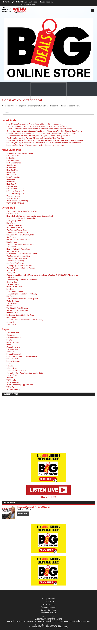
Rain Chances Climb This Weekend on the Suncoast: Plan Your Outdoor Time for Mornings (41, 133)
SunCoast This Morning (15, 263)
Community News (13, 160)
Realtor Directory (46, 2)
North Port (11, 182)
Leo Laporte (11, 317)
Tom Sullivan (11, 324)
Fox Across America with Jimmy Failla (20, 235)
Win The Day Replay (14, 228)
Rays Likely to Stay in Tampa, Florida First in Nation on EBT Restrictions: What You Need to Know (44, 143)
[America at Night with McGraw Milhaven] (8, 512)
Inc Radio (10, 306)
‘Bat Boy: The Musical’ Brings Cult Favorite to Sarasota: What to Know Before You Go (39, 126)
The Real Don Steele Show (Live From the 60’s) (25, 320)
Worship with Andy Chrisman (17, 308)
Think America (12, 303)
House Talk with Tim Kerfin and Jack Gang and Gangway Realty (30, 216)
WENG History (12, 380)
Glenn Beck (11, 270)
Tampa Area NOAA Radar (16, 371)
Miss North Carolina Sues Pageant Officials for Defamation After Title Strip (35, 138)
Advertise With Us (13, 333)
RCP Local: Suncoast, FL (15, 191)
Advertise (33, 2)
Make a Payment (13, 347)
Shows (9, 363)
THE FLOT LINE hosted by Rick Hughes (21, 218)
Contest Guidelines (14, 337)
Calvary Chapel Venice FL (16, 221)
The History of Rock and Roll (17, 232)
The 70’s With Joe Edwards (17, 258)
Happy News (11, 168)
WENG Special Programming (17, 201)
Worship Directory (13, 389)
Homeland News (13, 170)
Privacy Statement (14, 354)
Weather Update (13, 198)
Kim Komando (12, 296)
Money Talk (11, 273)
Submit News (21, 2)
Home (9, 345)
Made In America (13, 284)
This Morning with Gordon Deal (18, 256)
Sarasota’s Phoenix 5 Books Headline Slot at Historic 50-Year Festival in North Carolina (39, 129)
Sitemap (10, 366)
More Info (22, 513)
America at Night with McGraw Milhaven (22, 280)
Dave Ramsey (12, 223)
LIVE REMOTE (12, 175)
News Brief (11, 179)
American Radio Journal (15, 291)
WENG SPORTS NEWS (15, 203)
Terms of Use (12, 375)
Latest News (11, 172)
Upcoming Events (13, 196)
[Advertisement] (48, 49)
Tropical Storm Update (15, 193)
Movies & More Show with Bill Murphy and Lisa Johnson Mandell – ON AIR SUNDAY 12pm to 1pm (43, 275)
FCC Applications (13, 342)
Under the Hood (13, 301)
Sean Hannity (12, 247)
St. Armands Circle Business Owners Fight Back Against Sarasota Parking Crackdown (38, 136)
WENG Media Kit (13, 382)
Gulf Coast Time (13, 251)
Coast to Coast (12, 282)
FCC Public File (48, 601)
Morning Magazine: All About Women (21, 268)
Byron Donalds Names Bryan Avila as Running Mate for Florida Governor (34, 124)
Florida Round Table (14, 287)
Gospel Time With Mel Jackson (18, 240)
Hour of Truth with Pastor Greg (18, 249)
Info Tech (10, 289)
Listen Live (7, 2)
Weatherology (62, 627)
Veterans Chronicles (14, 225)
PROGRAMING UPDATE (15, 189)
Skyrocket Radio (55, 625)
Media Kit (10, 352)
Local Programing (13, 177)
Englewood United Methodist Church (21, 315)
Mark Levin (11, 277)
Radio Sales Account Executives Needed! (22, 356)
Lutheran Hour (12, 313)
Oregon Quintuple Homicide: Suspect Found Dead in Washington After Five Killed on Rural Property (45, 131)
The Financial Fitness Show (17, 230)
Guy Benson (11, 237)
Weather (10, 378)
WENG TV (10, 387)
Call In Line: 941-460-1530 (49, 497)
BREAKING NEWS (13, 156)
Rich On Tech (12, 242)
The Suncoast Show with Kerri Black (20, 244)
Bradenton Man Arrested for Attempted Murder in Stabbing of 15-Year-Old (35, 145)
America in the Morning (15, 261)
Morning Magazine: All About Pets (19, 265)
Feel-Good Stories (14, 163)
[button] (92, 11)
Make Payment (12, 349)
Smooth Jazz (11, 322)
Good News (11, 165)
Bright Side (11, 158)
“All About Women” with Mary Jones (20, 153)
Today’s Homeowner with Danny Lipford (22, 299)
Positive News (12, 186)
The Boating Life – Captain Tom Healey (22, 294)
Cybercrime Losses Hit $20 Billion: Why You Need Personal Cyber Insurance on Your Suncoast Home (45, 140)
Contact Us (11, 335)
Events (9, 340)
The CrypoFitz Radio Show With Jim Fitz (22, 211)
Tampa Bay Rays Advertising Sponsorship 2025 (25, 373)
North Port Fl (11, 184)
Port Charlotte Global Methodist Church (22, 254)
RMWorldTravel (12, 214)
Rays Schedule (12, 359)
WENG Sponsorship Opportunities (20, 385)
